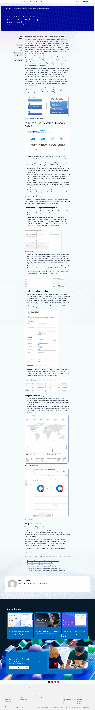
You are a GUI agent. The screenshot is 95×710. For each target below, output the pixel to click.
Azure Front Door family (41, 70)
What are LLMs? (79, 699)
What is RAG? (79, 703)
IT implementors (18, 55)
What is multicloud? (80, 691)
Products (26, 1)
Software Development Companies (53, 688)
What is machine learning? (81, 693)
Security (20, 47)
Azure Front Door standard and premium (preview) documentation (46, 570)
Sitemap (38, 707)
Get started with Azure (8, 691)
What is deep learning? (80, 695)
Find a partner (50, 693)
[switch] (86, 1)
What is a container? (80, 701)
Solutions (32, 1)
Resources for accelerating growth (40, 691)
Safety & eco (68, 707)
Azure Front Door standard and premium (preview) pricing (43, 568)
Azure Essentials (7, 699)
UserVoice (52, 543)
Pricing (37, 1)
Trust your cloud (7, 697)
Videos (64, 702)
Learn (54, 1)
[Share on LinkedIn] (22, 38)
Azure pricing (22, 691)
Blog (63, 691)
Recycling (73, 707)
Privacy (51, 707)
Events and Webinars (66, 697)
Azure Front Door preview (43, 539)
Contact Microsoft (45, 707)
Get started (27, 539)
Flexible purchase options (24, 695)
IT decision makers (18, 52)
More (62, 1)
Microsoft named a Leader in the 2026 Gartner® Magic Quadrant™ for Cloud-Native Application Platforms (20, 633)
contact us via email (30, 545)
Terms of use (56, 707)
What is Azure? (7, 688)
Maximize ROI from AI (23, 699)
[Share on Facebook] (17, 38)
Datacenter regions (8, 695)
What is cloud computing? (81, 688)
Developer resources (66, 693)
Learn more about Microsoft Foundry (19, 667)
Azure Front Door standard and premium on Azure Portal (43, 561)
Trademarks (62, 707)
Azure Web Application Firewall (42, 201)
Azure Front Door (18, 60)
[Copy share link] (15, 38)
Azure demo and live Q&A (38, 697)
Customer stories (8, 701)
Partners (43, 1)
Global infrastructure (8, 693)
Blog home (9, 8)
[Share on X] (20, 38)
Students (64, 695)
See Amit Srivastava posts (23, 586)
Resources (49, 1)
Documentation (65, 688)
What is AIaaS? (79, 697)
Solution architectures (37, 693)
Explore (21, 1)
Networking (19, 45)
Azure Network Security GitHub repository (39, 565)
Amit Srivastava (11, 24)
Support (58, 1)
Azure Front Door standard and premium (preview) (41, 566)
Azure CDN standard (58, 199)
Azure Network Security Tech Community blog (40, 563)
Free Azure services (23, 693)
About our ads (78, 707)
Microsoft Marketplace (51, 691)
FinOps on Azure (22, 697)
